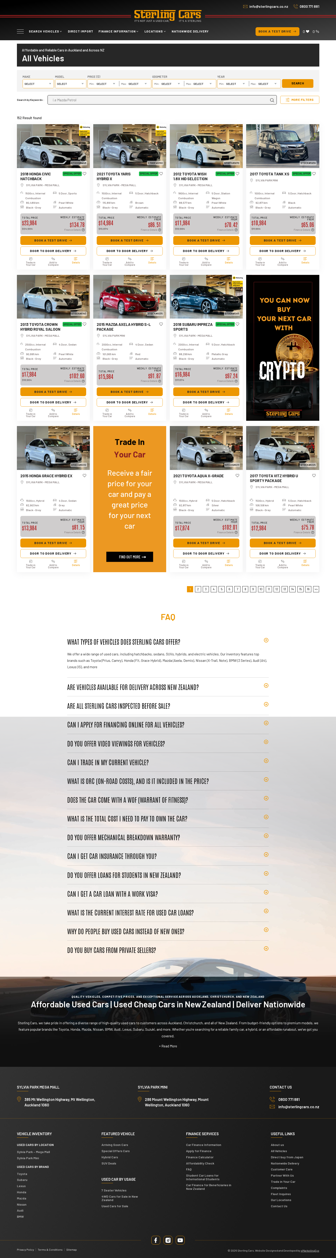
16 (308, 589)
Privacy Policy (25, 1249)
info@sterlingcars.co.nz (268, 6)
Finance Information (117, 31)
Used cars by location (35, 1145)
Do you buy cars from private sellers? (111, 950)
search (297, 83)
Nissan (22, 1204)
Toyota (22, 1174)
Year (221, 76)
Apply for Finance (198, 1151)
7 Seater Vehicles (113, 1190)
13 (284, 589)
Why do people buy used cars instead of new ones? (125, 931)
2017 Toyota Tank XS (269, 174)
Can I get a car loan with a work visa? (112, 893)
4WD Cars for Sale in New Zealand (119, 1198)
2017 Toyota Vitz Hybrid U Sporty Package (274, 478)
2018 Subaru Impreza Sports (193, 326)
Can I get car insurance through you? (112, 856)
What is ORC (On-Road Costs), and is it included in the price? (138, 781)
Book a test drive (275, 31)
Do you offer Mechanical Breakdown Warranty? (123, 837)
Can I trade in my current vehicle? (108, 762)
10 (260, 589)
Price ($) (94, 76)
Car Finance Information (203, 1145)
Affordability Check (200, 1163)
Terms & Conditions (50, 1249)
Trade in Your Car (283, 1181)
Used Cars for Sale (114, 1206)
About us (277, 1145)
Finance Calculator (199, 1157)
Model (59, 76)
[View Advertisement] (282, 348)
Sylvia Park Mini (28, 1158)
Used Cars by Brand (33, 1167)
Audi (20, 1210)
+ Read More (168, 1046)
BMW (20, 1216)
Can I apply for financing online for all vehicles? (125, 724)
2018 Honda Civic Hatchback (35, 176)
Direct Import (80, 31)
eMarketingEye (310, 1250)
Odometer (159, 76)
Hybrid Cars (109, 1157)
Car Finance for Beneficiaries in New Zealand (208, 1186)
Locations (153, 31)
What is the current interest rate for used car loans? (130, 912)
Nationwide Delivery (190, 31)
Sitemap (71, 1249)
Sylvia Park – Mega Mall (33, 1152)
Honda (21, 1192)
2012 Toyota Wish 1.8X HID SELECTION (190, 176)
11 (269, 589)
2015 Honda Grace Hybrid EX (46, 475)
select (62, 83)
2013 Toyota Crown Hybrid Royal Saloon (40, 326)
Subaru (22, 1180)
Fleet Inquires (281, 1194)
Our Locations (281, 1200)
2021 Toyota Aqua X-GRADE (198, 475)
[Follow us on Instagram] (168, 1240)
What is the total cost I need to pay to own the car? (127, 818)
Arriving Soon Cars (114, 1145)
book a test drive (50, 240)
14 (292, 589)
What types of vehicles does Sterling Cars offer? (123, 641)
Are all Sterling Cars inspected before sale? (118, 705)
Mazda (21, 1198)
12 (276, 589)
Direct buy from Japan (287, 1157)
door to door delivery (50, 251)
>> (316, 589)
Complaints (279, 1188)
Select (29, 83)
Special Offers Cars (115, 1151)
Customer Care (282, 1169)
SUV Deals (108, 1163)
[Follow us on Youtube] (180, 1240)
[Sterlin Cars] (168, 16)
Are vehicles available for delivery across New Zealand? (133, 687)
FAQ (189, 1169)
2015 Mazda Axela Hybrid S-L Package (124, 326)
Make (26, 76)
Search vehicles (44, 31)
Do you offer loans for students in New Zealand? (124, 875)
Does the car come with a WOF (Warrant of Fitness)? (127, 799)
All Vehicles (279, 1151)
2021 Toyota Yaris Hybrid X (114, 176)
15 (300, 589)
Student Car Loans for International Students (202, 1177)
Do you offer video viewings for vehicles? (116, 743)
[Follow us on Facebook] (155, 1240)
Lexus (21, 1186)
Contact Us (279, 1206)
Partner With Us (282, 1175)
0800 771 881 (309, 6)
